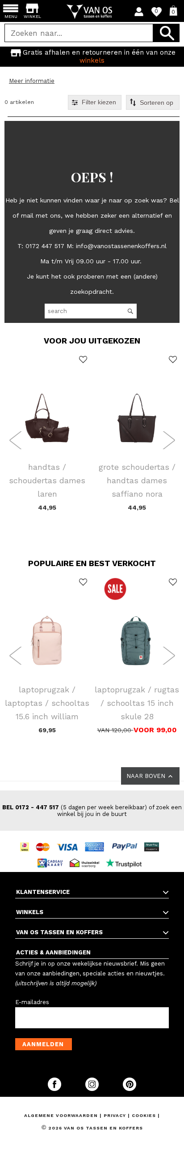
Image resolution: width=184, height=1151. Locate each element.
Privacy (116, 1115)
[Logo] (92, 11)
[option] (92, 56)
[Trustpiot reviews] (126, 854)
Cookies (144, 1115)
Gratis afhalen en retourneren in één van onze (99, 56)
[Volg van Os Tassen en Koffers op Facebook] (55, 1089)
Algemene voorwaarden (62, 1115)
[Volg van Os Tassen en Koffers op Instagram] (93, 1089)
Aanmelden (43, 1044)
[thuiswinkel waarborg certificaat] (87, 854)
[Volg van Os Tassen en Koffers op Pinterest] (129, 1089)
